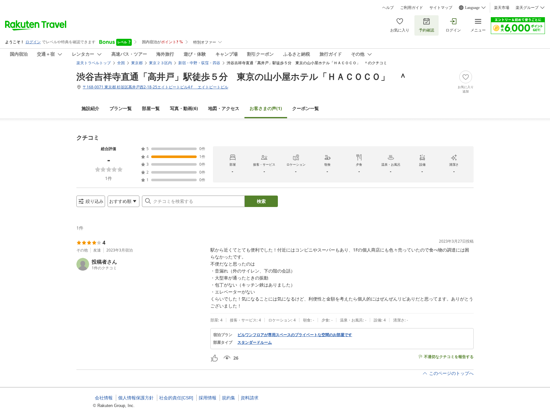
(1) (266, 108)
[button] (140, 264)
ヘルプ (388, 7)
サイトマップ (440, 7)
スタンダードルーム (254, 342)
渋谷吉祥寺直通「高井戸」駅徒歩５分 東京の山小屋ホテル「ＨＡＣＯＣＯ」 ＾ (241, 76)
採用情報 (207, 397)
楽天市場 (501, 7)
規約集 (228, 397)
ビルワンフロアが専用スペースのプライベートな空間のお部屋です (294, 334)
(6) (184, 108)
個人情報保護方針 (136, 397)
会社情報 (104, 397)
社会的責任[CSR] (176, 397)
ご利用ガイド (411, 7)
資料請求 (249, 397)
